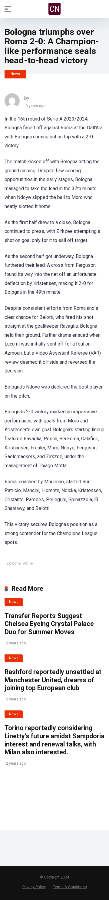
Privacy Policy (34, 887)
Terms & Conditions (70, 887)
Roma (28, 563)
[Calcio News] (54, 9)
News (15, 74)
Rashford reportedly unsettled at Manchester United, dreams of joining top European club (53, 680)
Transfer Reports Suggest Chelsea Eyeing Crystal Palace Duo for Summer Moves (49, 624)
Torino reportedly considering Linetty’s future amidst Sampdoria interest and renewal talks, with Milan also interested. (54, 740)
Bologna (14, 563)
